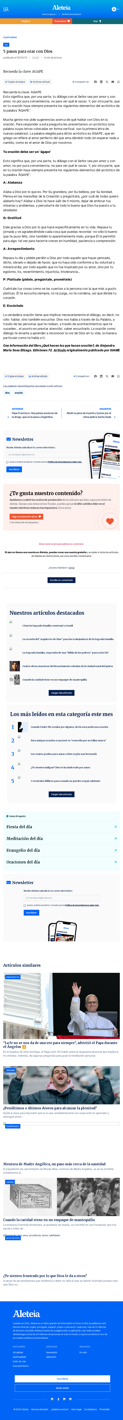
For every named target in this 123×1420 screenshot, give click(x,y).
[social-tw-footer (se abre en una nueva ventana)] (64, 1399)
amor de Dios (13, 1238)
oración (19, 392)
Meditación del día (24, 838)
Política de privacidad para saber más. (65, 462)
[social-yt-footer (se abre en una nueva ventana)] (52, 1399)
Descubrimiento (21, 1366)
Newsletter (51, 1352)
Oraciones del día (23, 862)
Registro (26, 21)
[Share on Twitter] (107, 82)
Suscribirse (62, 1378)
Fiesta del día (19, 826)
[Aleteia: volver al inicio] (61, 7)
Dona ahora (60, 21)
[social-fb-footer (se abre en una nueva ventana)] (58, 1399)
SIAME (35, 57)
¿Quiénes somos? (60, 1409)
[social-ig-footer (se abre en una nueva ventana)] (70, 1399)
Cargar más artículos (61, 692)
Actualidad (18, 1352)
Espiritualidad (10, 37)
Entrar (72, 567)
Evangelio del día (23, 850)
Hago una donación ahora (24, 516)
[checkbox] (7, 462)
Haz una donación (39, 1409)
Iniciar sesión (62, 1387)
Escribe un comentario (61, 580)
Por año (83, 1352)
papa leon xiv (12, 977)
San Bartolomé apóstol (71, 14)
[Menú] (21, 9)
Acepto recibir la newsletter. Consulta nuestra (46, 462)
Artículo (60, 350)
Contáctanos (90, 1409)
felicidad (10, 1070)
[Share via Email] (112, 82)
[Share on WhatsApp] (118, 82)
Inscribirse (14, 469)
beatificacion (12, 1126)
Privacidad (104, 1409)
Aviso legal (76, 1409)
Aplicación (51, 1357)
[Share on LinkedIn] (101, 82)
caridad (10, 1182)
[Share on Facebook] (95, 82)
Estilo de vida (19, 1361)
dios (7, 392)
